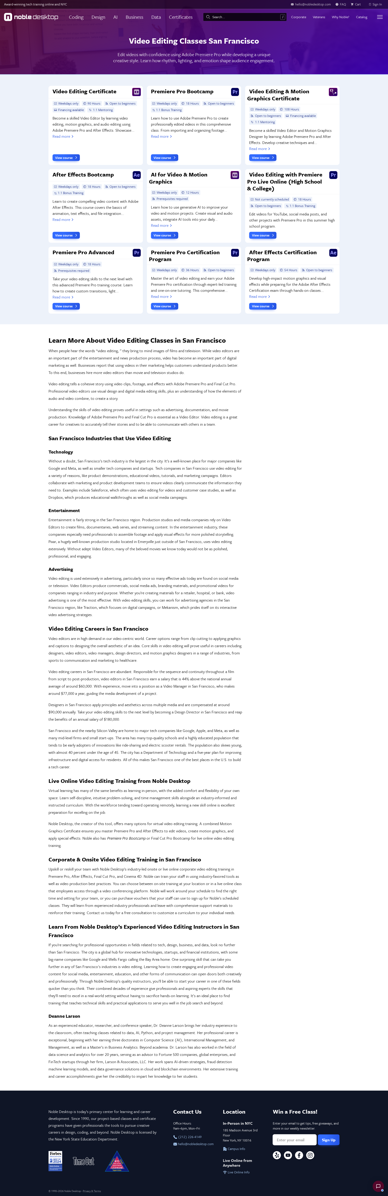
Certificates (181, 16)
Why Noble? (340, 16)
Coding (76, 16)
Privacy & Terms (92, 1191)
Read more (61, 136)
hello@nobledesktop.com (195, 1143)
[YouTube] (288, 1156)
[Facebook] (299, 1156)
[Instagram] (310, 1156)
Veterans (319, 16)
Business (134, 16)
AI (115, 16)
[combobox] (244, 17)
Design (98, 16)
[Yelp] (277, 1156)
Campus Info (236, 1148)
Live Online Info (238, 1172)
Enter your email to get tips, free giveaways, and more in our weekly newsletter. (306, 1126)
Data (156, 16)
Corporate (298, 16)
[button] (378, 1186)
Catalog (361, 16)
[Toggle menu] (380, 17)
